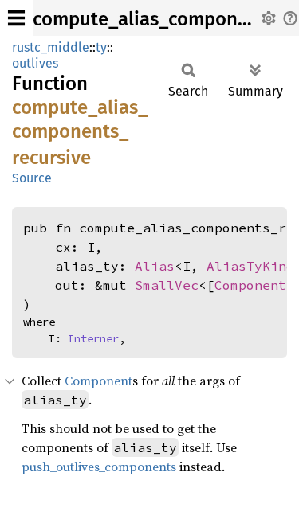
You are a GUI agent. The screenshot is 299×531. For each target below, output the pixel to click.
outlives (35, 63)
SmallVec (167, 285)
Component (250, 285)
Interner (93, 338)
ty (101, 47)
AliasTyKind (250, 266)
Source (32, 177)
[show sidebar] (16, 18)
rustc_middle (50, 47)
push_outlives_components (99, 466)
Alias (155, 266)
